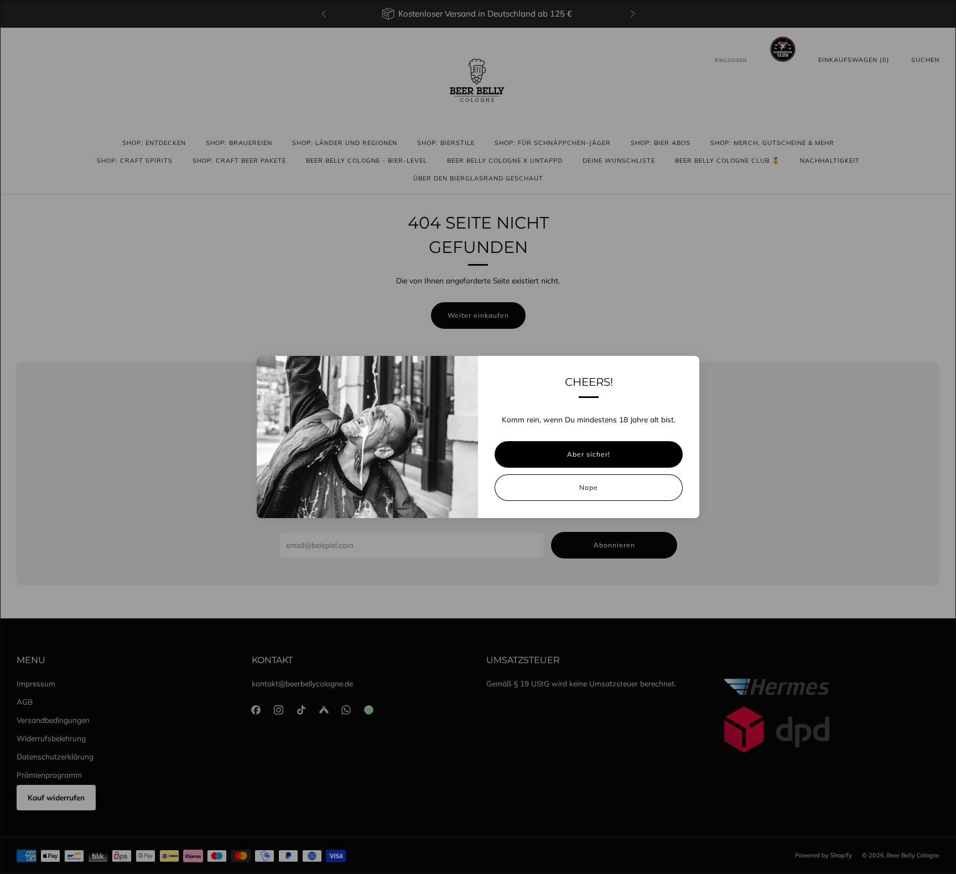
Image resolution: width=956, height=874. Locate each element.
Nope (588, 487)
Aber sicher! (588, 454)
